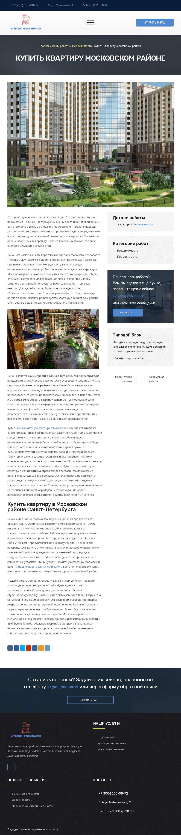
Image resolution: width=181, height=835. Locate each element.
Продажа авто (127, 256)
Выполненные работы (26, 793)
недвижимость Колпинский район (39, 566)
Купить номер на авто (112, 743)
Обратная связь (22, 799)
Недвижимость (143, 224)
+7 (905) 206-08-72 (24, 5)
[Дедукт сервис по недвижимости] (25, 22)
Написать (126, 312)
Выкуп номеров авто (111, 749)
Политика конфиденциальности (32, 806)
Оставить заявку (154, 22)
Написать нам (89, 700)
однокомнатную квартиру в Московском (42, 428)
